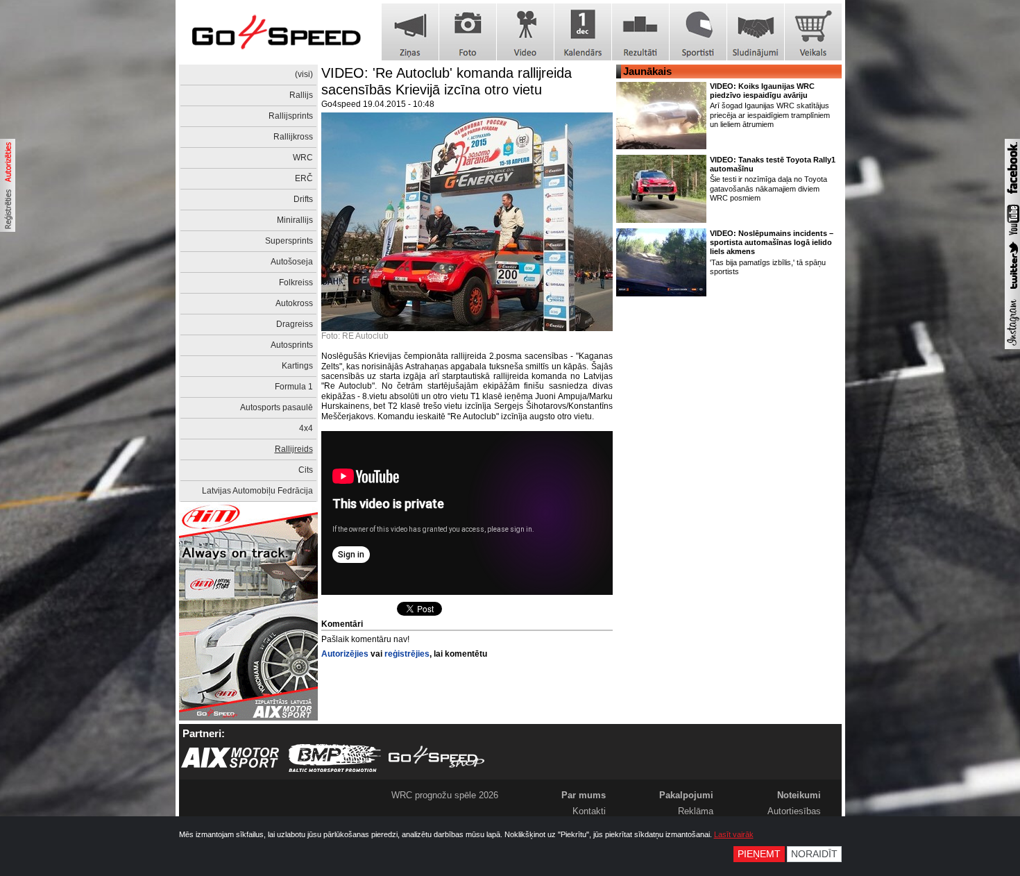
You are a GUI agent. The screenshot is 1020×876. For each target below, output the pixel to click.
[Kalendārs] (582, 31)
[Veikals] (813, 31)
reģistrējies (407, 654)
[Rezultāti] (640, 31)
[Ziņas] (410, 31)
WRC (303, 157)
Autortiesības (794, 811)
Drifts (303, 199)
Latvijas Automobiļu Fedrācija (257, 491)
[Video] (525, 31)
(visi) (304, 74)
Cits (305, 470)
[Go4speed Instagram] (1012, 346)
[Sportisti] (698, 31)
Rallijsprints (291, 116)
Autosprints (292, 345)
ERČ (304, 178)
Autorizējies (344, 654)
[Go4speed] (276, 32)
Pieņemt (759, 854)
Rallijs (301, 95)
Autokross (294, 303)
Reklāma (695, 811)
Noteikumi (799, 795)
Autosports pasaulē (276, 407)
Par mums (583, 795)
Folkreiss (296, 282)
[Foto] (467, 31)
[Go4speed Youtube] (1012, 236)
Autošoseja (292, 262)
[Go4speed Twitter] (1012, 291)
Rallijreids (294, 449)
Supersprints (289, 241)
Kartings (297, 366)
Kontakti (589, 811)
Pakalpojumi (686, 795)
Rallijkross (293, 137)
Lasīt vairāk (734, 834)
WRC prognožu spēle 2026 (444, 795)
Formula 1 (294, 386)
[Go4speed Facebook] (1012, 196)
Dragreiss (294, 324)
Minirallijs (295, 220)
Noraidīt (814, 854)
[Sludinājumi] (755, 31)
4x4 (306, 428)
